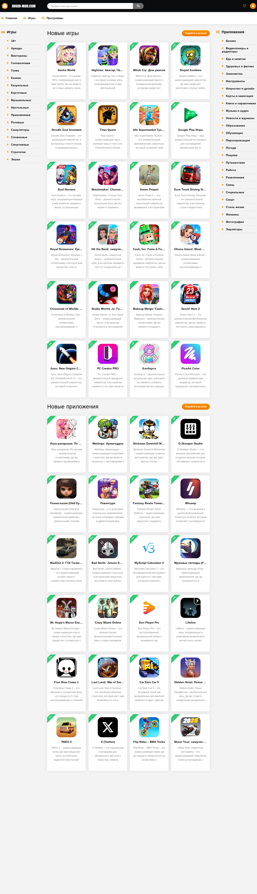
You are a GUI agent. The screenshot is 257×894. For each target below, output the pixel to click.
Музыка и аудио (237, 110)
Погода (231, 147)
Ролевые (17, 122)
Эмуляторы (234, 229)
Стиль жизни (235, 207)
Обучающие (234, 133)
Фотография (235, 221)
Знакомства (234, 73)
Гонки (15, 70)
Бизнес (231, 40)
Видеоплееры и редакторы (235, 50)
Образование (235, 125)
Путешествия (235, 162)
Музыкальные (21, 100)
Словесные (19, 137)
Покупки (232, 155)
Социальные (235, 192)
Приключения (20, 115)
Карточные (19, 92)
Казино (16, 77)
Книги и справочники (241, 103)
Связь (230, 184)
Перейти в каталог (196, 33)
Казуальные (19, 85)
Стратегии (18, 152)
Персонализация (238, 140)
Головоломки (20, 63)
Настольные (20, 107)
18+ (13, 40)
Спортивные (20, 144)
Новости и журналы (240, 118)
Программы (55, 18)
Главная (11, 18)
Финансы (232, 214)
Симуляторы (20, 129)
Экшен (15, 159)
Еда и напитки (236, 58)
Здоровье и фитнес (240, 66)
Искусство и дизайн (240, 88)
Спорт (230, 199)
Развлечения (235, 177)
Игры (32, 18)
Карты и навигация (239, 96)
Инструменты (235, 81)
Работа (231, 170)
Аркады (16, 48)
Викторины (19, 55)
